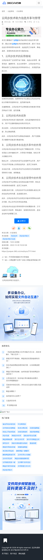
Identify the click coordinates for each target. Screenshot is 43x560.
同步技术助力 (24, 236)
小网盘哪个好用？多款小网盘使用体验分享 (25, 260)
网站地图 (22, 553)
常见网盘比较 (12, 405)
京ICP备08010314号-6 (19, 550)
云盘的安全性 (11, 401)
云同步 (16, 40)
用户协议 (13, 553)
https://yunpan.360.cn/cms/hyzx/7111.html (18, 251)
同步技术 (14, 236)
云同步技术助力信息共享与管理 (11, 280)
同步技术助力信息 (9, 239)
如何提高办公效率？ (13, 396)
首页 (3, 11)
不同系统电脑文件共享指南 (19, 257)
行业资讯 (20, 11)
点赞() (22, 221)
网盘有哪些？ (11, 391)
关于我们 (5, 553)
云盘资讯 (11, 11)
